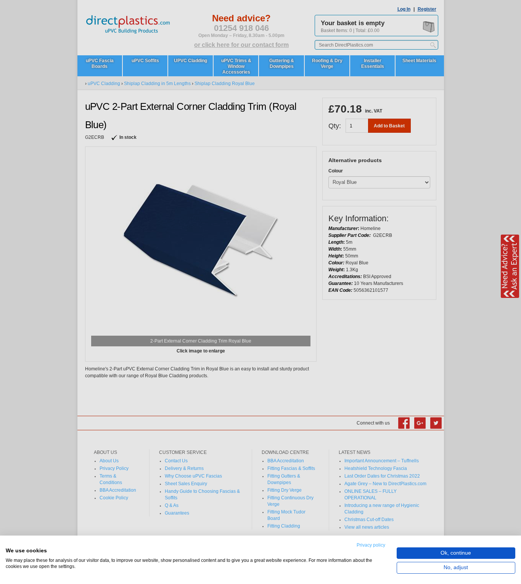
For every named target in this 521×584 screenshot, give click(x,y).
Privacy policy (371, 545)
